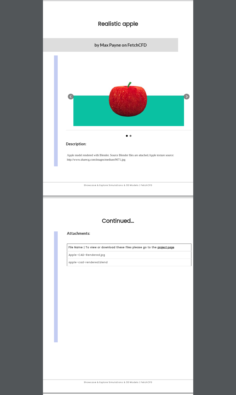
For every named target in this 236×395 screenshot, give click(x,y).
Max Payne (110, 45)
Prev (71, 97)
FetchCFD (137, 45)
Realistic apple (118, 24)
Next (187, 97)
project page (166, 247)
